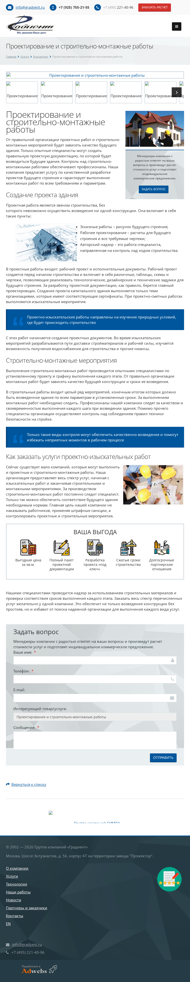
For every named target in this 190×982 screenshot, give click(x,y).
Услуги (24, 56)
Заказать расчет (155, 7)
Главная (11, 56)
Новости (13, 899)
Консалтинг (40, 56)
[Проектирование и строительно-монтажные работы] (95, 74)
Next (177, 92)
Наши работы (18, 891)
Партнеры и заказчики (26, 907)
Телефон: (23, 671)
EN (8, 923)
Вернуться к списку (28, 784)
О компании (17, 868)
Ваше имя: (24, 652)
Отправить (163, 757)
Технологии (16, 884)
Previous (13, 92)
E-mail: (19, 689)
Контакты (14, 915)
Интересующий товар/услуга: (40, 708)
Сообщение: (26, 727)
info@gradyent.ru (30, 7)
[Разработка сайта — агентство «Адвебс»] (37, 969)
